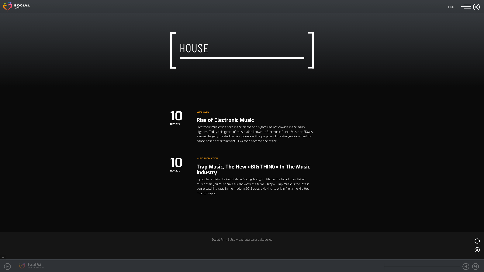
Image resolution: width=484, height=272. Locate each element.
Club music (203, 111)
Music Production (207, 158)
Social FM (34, 265)
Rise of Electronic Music (225, 120)
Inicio (451, 6)
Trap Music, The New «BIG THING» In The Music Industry (253, 169)
